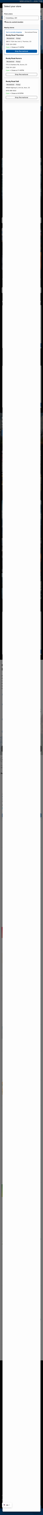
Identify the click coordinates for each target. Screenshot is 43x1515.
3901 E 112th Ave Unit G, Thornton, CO (18, 41)
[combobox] (20, 17)
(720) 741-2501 (11, 67)
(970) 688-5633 (11, 90)
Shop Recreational (21, 51)
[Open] (37, 18)
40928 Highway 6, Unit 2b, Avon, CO (18, 87)
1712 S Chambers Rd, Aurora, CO (16, 64)
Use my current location (14, 22)
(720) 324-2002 (11, 44)
